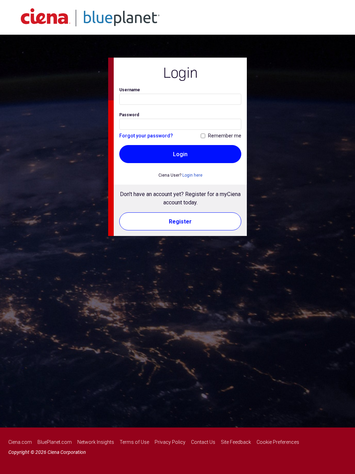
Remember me (224, 135)
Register (180, 221)
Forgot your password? (146, 135)
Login (180, 154)
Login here (192, 175)
